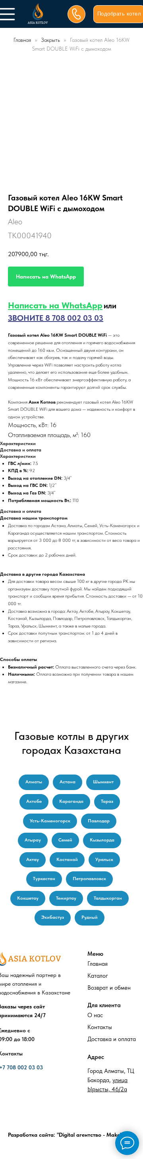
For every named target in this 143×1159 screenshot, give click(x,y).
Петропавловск (89, 878)
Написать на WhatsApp (55, 305)
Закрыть (51, 40)
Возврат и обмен (109, 987)
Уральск (104, 859)
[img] (38, 13)
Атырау (33, 840)
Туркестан (44, 878)
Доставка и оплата (111, 1039)
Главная (22, 40)
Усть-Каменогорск (50, 821)
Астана (67, 781)
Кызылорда (102, 840)
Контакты (99, 1027)
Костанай (67, 859)
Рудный (89, 917)
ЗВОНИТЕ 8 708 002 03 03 (55, 318)
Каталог (97, 975)
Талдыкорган (108, 898)
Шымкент (103, 781)
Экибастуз (52, 917)
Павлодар (99, 821)
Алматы (33, 781)
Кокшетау (28, 898)
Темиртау (66, 898)
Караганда (71, 801)
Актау (32, 859)
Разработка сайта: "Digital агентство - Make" (65, 1135)
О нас (95, 1015)
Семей (65, 840)
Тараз (107, 801)
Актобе (34, 801)
